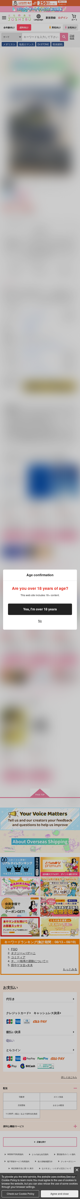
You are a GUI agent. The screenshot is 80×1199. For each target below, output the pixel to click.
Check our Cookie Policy (20, 1193)
